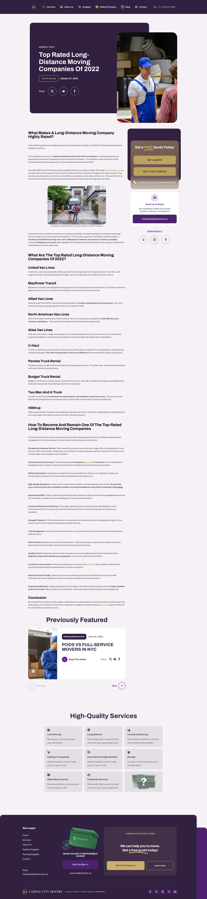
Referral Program (31, 849)
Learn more (160, 865)
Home (25, 835)
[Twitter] (52, 91)
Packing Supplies (31, 854)
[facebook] (119, 659)
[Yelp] (143, 239)
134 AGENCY (100, 892)
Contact (103, 605)
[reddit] (114, 659)
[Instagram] (63, 91)
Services (51, 7)
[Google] (166, 239)
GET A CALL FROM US (154, 171)
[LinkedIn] (175, 892)
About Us (27, 845)
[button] (48, 7)
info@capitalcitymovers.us (154, 219)
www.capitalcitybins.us (80, 873)
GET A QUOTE (154, 160)
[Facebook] (75, 91)
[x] (110, 659)
